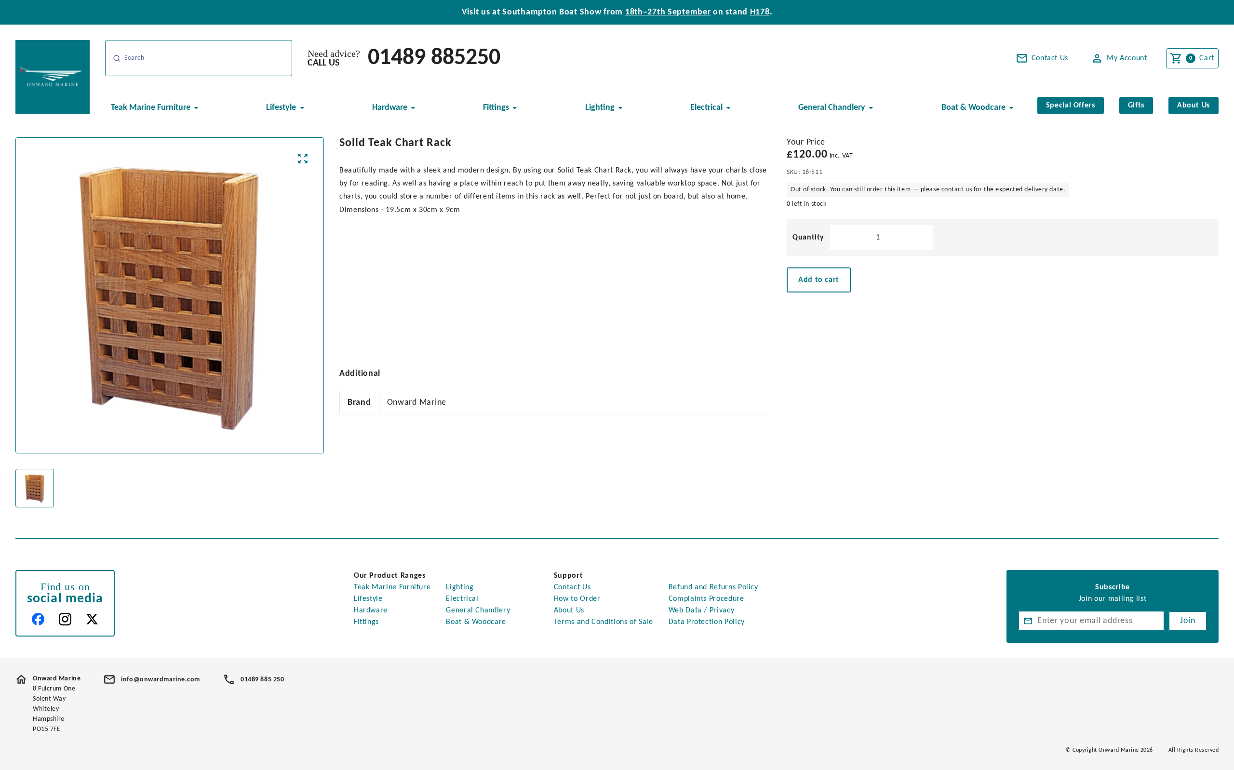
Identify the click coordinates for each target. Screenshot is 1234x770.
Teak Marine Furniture (392, 587)
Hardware (371, 610)
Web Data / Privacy (702, 610)
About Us (569, 610)
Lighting (459, 587)
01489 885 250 (262, 679)
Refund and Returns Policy (713, 587)
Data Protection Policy (707, 622)
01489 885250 (434, 58)
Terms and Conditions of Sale (603, 622)
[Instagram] (65, 619)
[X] (92, 619)
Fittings (366, 622)
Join (1187, 620)
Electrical (462, 599)
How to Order (577, 599)
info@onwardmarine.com (160, 679)
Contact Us (572, 587)
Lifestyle (368, 599)
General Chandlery (478, 610)
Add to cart (818, 280)
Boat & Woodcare (476, 622)
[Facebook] (38, 619)
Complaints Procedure (706, 599)
